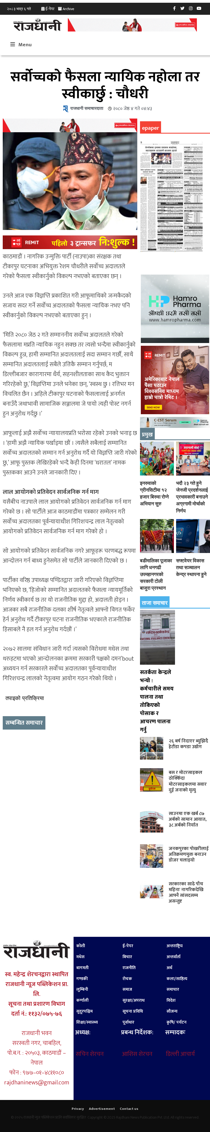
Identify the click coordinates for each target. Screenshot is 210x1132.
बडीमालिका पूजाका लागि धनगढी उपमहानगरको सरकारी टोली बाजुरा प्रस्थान (156, 574)
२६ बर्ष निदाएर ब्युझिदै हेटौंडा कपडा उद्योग (188, 744)
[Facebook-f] (174, 8)
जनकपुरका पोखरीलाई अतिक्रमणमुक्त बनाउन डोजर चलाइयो (189, 854)
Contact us (129, 1109)
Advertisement (102, 1109)
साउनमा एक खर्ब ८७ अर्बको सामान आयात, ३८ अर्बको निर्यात (187, 819)
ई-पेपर (49, 9)
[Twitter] (183, 8)
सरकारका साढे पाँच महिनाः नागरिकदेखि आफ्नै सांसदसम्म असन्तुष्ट (186, 892)
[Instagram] (191, 8)
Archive (68, 9)
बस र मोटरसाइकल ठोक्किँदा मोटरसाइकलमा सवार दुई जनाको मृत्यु (188, 781)
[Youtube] (199, 8)
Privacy (78, 1109)
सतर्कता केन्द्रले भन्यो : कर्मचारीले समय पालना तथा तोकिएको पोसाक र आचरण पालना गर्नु (157, 701)
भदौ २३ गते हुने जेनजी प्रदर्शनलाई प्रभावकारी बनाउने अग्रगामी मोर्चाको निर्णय (192, 497)
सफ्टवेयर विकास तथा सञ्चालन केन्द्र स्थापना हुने (191, 567)
